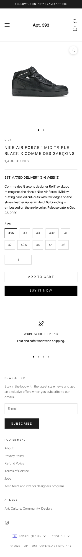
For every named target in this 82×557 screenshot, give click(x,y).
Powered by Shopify (55, 545)
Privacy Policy (14, 456)
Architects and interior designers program (34, 486)
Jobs (8, 478)
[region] (41, 335)
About (9, 448)
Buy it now (41, 290)
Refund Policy (14, 463)
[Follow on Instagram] (7, 522)
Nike (8, 140)
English (58, 536)
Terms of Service (17, 471)
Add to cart (41, 276)
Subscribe (21, 423)
